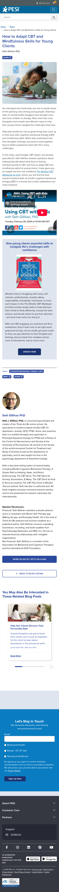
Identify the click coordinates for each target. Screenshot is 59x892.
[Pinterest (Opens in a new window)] (40, 847)
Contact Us (16, 834)
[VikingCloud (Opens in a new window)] (10, 882)
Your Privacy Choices (22, 872)
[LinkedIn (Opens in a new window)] (28, 847)
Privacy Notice (14, 770)
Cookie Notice (37, 872)
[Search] (54, 17)
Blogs (12, 26)
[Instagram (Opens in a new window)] (17, 847)
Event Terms (48, 869)
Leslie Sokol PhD (16, 647)
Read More (15, 656)
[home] (11, 9)
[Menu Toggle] (53, 9)
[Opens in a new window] (29, 272)
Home (3, 26)
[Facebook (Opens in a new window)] (6, 847)
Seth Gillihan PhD (11, 51)
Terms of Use (37, 869)
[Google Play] (49, 859)
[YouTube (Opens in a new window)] (51, 847)
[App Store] (33, 859)
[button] (7, 57)
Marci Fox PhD (30, 647)
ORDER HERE (29, 351)
